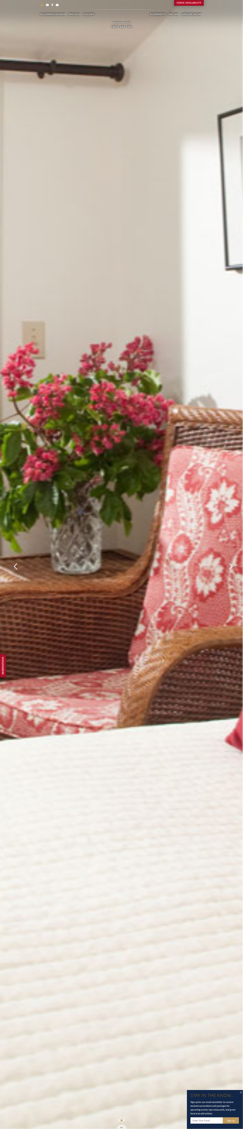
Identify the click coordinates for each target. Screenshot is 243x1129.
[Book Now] (57, 4)
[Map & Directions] (52, 4)
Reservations (3, 665)
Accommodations (52, 14)
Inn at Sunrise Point (121, 10)
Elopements (158, 14)
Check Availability (189, 3)
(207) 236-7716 (121, 26)
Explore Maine (191, 14)
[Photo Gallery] (47, 4)
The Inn (173, 14)
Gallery (88, 14)
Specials (74, 14)
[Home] (41, 4)
